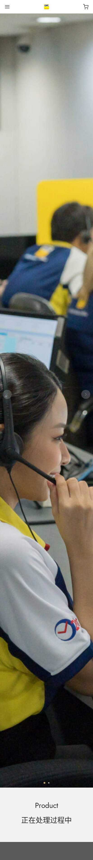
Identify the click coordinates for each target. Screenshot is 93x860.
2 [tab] (48, 783)
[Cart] (85, 6)
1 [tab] (44, 783)
